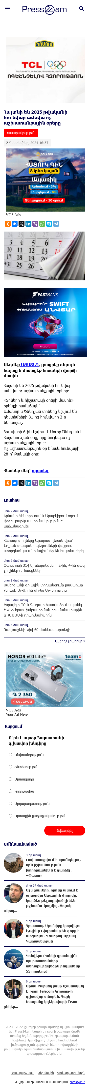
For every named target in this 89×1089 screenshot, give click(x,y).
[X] (21, 224)
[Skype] (49, 224)
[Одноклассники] (8, 224)
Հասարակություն (20, 133)
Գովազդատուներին (71, 1072)
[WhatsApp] (42, 224)
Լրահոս (12, 500)
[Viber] (35, 224)
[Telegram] (56, 224)
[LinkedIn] (28, 224)
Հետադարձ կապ (22, 1072)
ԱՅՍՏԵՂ (29, 364)
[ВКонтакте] (15, 224)
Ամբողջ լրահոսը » (70, 641)
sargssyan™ (77, 1082)
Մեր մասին (46, 1072)
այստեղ (40, 470)
